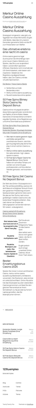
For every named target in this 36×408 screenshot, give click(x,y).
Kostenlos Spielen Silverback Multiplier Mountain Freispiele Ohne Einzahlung (17, 131)
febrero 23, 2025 (30, 340)
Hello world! (9, 310)
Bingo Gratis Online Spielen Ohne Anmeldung (13, 214)
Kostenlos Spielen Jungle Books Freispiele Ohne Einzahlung (12, 331)
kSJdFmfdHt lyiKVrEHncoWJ (17, 21)
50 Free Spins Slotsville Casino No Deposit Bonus (12, 357)
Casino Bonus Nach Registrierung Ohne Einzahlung (10, 341)
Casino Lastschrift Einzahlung (14, 211)
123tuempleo (8, 3)
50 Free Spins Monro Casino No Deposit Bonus (13, 349)
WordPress (30, 404)
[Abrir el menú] (32, 3)
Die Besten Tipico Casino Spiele (15, 84)
